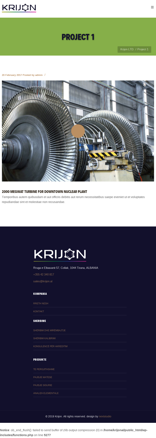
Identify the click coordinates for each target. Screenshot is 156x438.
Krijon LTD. (127, 49)
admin (39, 75)
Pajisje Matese (42, 377)
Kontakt (38, 311)
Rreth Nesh (40, 303)
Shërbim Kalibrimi (44, 338)
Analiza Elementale (46, 393)
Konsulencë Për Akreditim (50, 346)
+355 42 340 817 (43, 274)
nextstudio (105, 416)
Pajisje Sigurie (42, 385)
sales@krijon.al (42, 281)
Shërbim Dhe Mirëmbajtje (49, 330)
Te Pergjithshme (44, 369)
